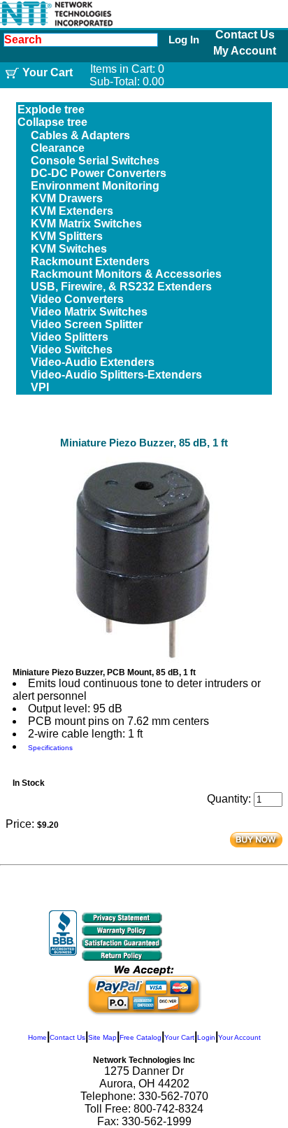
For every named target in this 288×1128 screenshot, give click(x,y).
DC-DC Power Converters (98, 173)
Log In (183, 39)
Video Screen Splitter (87, 324)
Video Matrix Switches (89, 312)
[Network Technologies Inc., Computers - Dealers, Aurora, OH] (63, 933)
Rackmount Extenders (90, 261)
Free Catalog (140, 1037)
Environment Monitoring (95, 186)
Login (206, 1037)
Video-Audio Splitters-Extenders (116, 375)
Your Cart (179, 1037)
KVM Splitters (67, 236)
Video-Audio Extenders (92, 362)
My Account (244, 51)
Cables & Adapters (80, 135)
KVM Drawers (67, 198)
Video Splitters (69, 337)
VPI (40, 387)
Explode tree (51, 109)
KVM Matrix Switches (86, 224)
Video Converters (77, 299)
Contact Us (245, 35)
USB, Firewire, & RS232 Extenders (121, 286)
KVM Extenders (72, 211)
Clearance (58, 148)
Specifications (50, 748)
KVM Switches (69, 249)
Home (37, 1037)
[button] (204, 936)
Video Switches (72, 349)
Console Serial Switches (95, 161)
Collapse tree (52, 122)
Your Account (239, 1037)
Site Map (102, 1037)
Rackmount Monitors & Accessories (126, 274)
